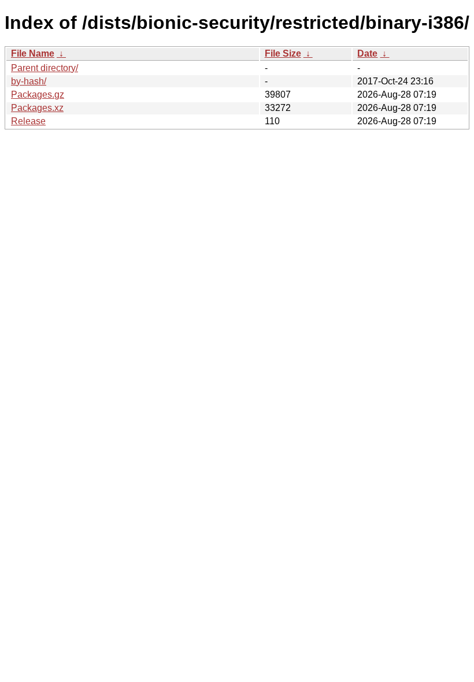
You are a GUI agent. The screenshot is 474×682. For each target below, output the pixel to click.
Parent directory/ (44, 68)
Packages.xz (37, 108)
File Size (283, 53)
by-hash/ (28, 81)
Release (28, 121)
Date (367, 53)
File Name (32, 53)
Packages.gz (37, 94)
